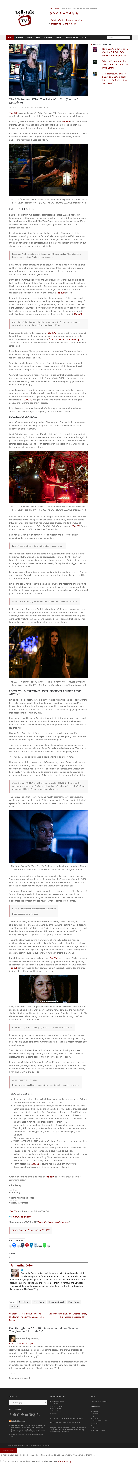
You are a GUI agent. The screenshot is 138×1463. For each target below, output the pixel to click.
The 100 (45, 107)
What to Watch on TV (100, 1433)
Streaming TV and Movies (63, 23)
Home (51, 8)
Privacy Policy (56, 1421)
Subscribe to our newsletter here (53, 1221)
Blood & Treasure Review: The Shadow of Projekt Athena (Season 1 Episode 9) (26, 1315)
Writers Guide (56, 1423)
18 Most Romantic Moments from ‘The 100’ (31, 1230)
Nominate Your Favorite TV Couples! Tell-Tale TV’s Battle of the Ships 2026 (115, 52)
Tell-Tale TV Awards (99, 1443)
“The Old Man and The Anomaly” (64, 339)
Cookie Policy (40, 1459)
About (10, 38)
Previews (19, 38)
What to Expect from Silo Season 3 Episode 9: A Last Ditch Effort (115, 64)
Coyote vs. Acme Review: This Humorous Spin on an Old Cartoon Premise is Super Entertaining (28, 1443)
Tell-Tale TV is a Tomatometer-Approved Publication (67, 1431)
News (38, 38)
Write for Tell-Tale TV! (59, 1419)
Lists (94, 1438)
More (84, 38)
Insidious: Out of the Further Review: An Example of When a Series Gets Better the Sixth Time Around (28, 1439)
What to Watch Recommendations (67, 20)
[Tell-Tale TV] (25, 17)
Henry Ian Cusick (56, 1300)
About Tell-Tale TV (58, 1414)
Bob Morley (24, 1300)
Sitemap (54, 1426)
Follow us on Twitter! (21, 1216)
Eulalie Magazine (18, 1433)
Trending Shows (72, 38)
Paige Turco (73, 1300)
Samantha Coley (28, 107)
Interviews (48, 38)
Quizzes (95, 1440)
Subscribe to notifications (99, 1414)
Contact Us (55, 1416)
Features (59, 38)
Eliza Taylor (39, 1300)
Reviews (57, 8)
